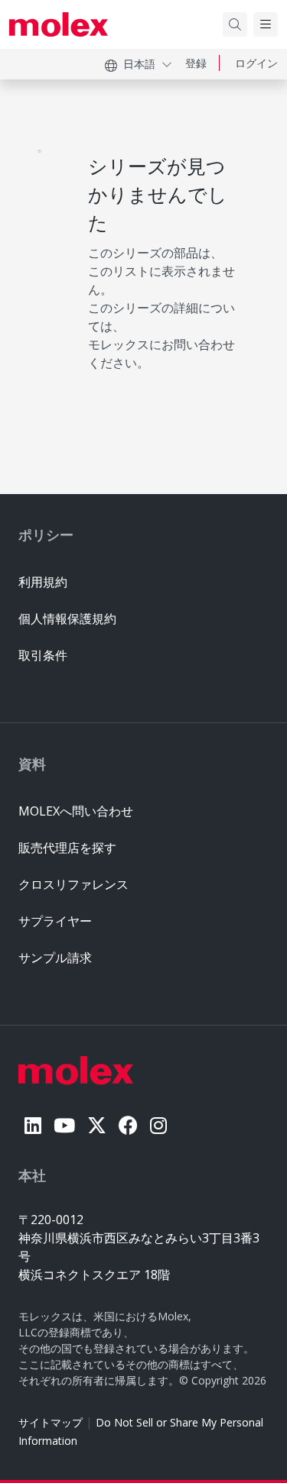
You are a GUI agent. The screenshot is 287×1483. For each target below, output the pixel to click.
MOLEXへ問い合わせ (75, 811)
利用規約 (42, 581)
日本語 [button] (139, 64)
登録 (196, 63)
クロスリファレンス (73, 884)
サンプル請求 (55, 957)
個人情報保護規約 (67, 618)
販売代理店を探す (67, 847)
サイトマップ (50, 1422)
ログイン (256, 63)
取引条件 (42, 655)
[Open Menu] (265, 24)
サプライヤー (55, 921)
